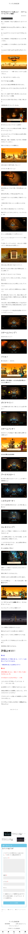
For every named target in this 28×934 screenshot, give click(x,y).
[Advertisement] (14, 770)
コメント (6, 857)
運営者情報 (7, 923)
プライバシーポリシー (14, 925)
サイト (5, 887)
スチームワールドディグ (7, 18)
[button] (25, 472)
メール (5, 881)
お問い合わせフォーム (21, 923)
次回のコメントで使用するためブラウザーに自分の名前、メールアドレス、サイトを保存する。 (13, 896)
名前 (5, 875)
